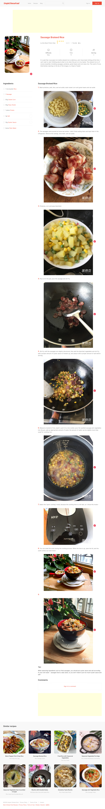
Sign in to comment (70, 686)
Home (29, 3)
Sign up (97, 3)
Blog (41, 3)
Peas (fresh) (12, 105)
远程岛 (47, 805)
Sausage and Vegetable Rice (91, 790)
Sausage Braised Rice (40, 756)
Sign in (88, 3)
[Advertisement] (52, 21)
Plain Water (12, 128)
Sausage (9, 94)
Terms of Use (33, 802)
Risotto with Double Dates (40, 790)
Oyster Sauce (12, 122)
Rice (15, 89)
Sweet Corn (12, 99)
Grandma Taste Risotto (65, 790)
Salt (8, 116)
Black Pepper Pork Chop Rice (14, 756)
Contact (42, 802)
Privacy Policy (23, 802)
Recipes (35, 3)
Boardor (43, 805)
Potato (12, 110)
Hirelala (38, 805)
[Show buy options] (30, 116)
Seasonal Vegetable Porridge (91, 756)
